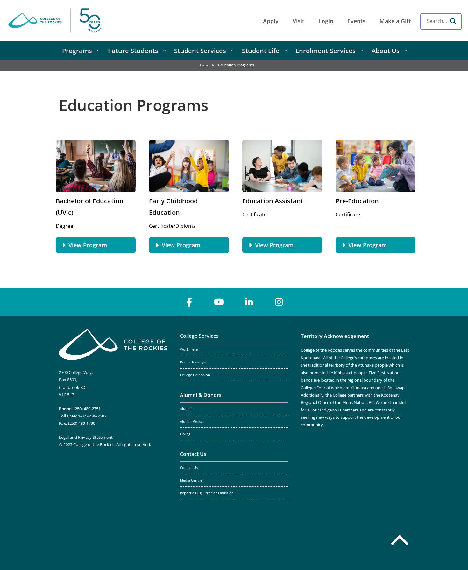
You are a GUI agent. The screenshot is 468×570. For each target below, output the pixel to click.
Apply (271, 21)
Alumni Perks (191, 421)
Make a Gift (395, 21)
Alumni (186, 408)
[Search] (453, 21)
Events (356, 21)
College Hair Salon (195, 375)
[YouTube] (219, 302)
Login (325, 21)
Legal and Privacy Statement (86, 437)
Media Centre (191, 480)
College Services (199, 335)
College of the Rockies (56, 20)
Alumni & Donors (201, 394)
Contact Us (193, 454)
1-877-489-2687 (92, 416)
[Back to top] (399, 541)
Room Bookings (193, 362)
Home (204, 65)
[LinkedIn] (249, 302)
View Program (87, 245)
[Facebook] (189, 302)
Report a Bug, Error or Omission (207, 493)
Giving (185, 434)
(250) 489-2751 (87, 408)
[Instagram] (279, 302)
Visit (298, 21)
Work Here (189, 349)
